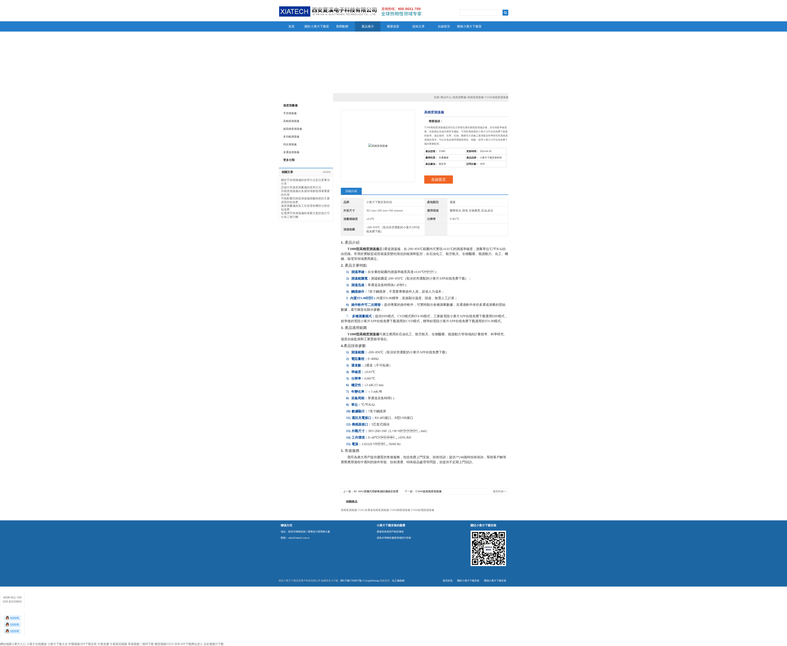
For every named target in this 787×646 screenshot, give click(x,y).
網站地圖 (5, 644)
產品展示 (368, 26)
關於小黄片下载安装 (317, 28)
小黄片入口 (18, 644)
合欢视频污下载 (214, 644)
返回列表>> (499, 491)
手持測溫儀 (290, 113)
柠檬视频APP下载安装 (82, 644)
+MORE (326, 172)
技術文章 (418, 26)
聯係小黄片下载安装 (469, 28)
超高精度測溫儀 (292, 128)
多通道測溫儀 (291, 152)
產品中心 (446, 97)
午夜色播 (103, 644)
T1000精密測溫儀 (399, 510)
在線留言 (444, 26)
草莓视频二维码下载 (141, 644)
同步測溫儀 (290, 144)
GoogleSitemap (371, 580)
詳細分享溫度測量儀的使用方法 (301, 187)
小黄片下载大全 (58, 644)
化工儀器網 (398, 580)
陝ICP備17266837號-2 (352, 580)
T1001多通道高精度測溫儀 (373, 510)
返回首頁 (448, 580)
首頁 (291, 26)
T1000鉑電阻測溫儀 (422, 510)
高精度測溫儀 (291, 121)
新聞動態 (342, 26)
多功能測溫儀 (291, 136)
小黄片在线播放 (37, 644)
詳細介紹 (351, 191)
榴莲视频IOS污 (164, 644)
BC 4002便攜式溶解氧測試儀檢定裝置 (376, 491)
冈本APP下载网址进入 (188, 644)
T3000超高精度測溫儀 (428, 491)
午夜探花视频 (118, 644)
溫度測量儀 (459, 97)
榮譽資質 (393, 26)
